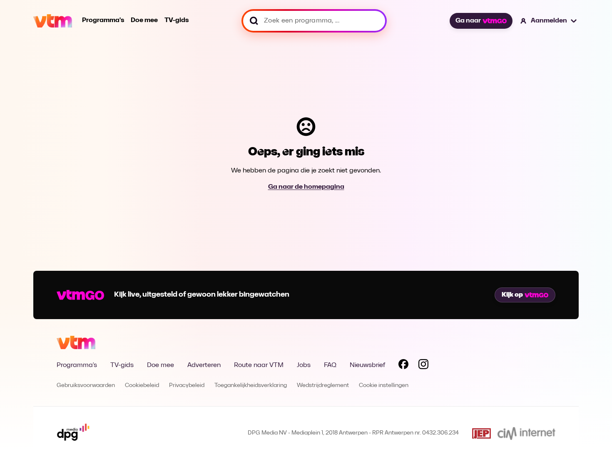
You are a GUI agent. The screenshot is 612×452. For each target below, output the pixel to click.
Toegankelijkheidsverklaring (250, 385)
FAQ (330, 365)
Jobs (304, 365)
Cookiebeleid (142, 385)
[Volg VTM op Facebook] (403, 365)
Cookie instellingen (383, 385)
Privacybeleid (186, 385)
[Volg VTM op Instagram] (423, 365)
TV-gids (176, 20)
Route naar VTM (259, 365)
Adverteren (204, 365)
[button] (549, 21)
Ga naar (468, 20)
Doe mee (144, 20)
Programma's (103, 20)
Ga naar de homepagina (306, 187)
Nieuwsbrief (367, 365)
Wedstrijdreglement (323, 385)
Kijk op (512, 295)
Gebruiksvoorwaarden (86, 385)
